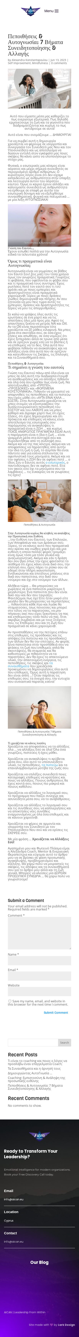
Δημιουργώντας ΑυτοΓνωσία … (30, 1073)
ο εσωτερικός (55, 462)
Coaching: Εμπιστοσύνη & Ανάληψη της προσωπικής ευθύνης (36, 1079)
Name (13, 954)
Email (13, 970)
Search (64, 1042)
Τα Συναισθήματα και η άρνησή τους (34, 1068)
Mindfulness (40, 63)
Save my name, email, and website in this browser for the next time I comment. (38, 1003)
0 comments (59, 63)
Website (14, 985)
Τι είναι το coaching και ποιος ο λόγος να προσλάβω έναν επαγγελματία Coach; (37, 1062)
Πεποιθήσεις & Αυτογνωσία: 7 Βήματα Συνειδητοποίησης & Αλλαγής (35, 1087)
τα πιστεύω (50, 765)
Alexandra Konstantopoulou (30, 60)
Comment (16, 915)
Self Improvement (19, 63)
